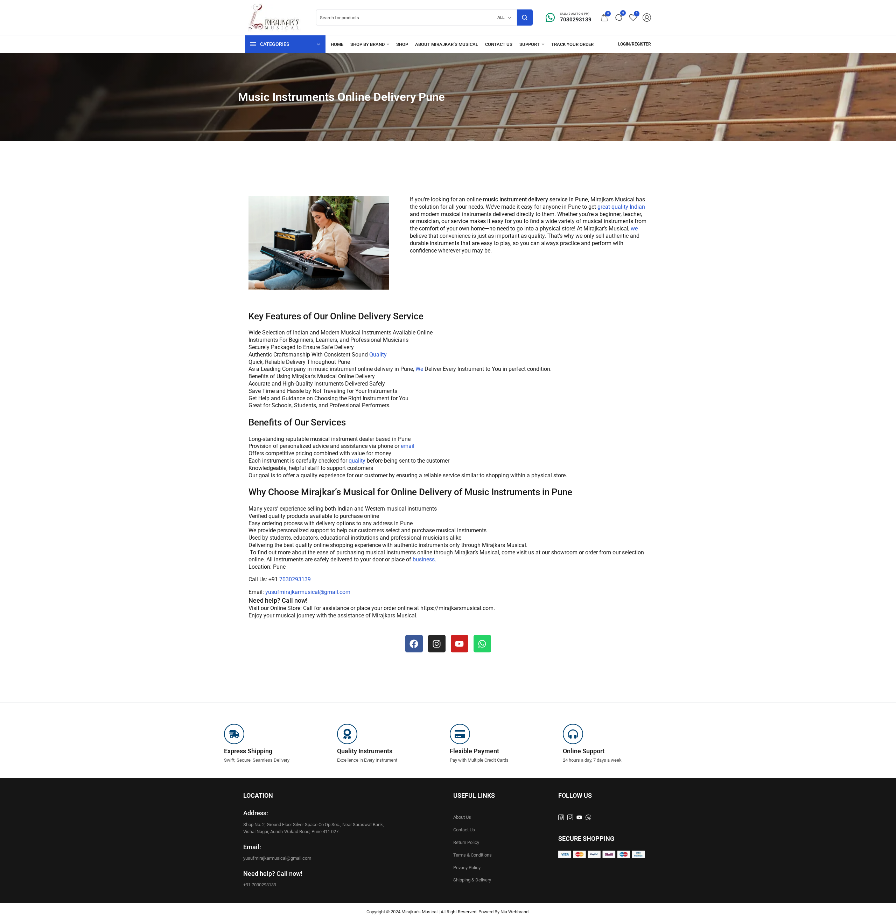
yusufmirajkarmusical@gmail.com (307, 592)
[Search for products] (525, 17)
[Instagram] (437, 643)
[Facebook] (414, 643)
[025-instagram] (570, 817)
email (407, 446)
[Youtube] (459, 643)
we (634, 228)
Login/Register (634, 44)
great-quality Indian (620, 206)
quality (356, 460)
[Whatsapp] (482, 643)
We (419, 369)
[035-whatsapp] (588, 817)
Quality (378, 354)
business (423, 559)
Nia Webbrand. (515, 911)
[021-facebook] (561, 817)
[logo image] (275, 17)
